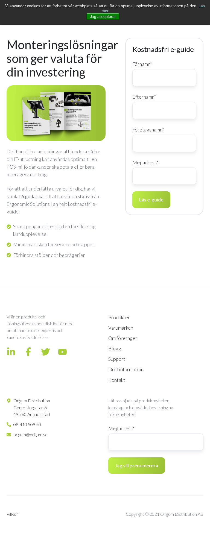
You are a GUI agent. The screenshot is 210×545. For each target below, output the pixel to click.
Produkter (119, 317)
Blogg (114, 348)
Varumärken (120, 328)
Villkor (12, 514)
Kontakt (116, 380)
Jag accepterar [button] (103, 16)
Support (116, 359)
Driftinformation (126, 369)
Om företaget (122, 338)
